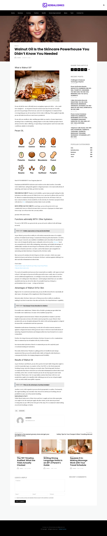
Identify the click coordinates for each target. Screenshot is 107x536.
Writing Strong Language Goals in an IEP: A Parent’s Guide (53, 461)
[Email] (82, 69)
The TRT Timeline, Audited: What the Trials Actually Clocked (26, 461)
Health (16, 45)
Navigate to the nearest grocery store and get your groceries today (32, 435)
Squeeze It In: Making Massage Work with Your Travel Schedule (78, 461)
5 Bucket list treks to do (22, 268)
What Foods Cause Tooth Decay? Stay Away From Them (31, 266)
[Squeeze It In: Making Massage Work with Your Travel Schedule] (80, 446)
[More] (89, 69)
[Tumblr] (85, 69)
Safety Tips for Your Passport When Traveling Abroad (74, 434)
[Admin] (15, 58)
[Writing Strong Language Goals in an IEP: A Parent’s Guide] (53, 446)
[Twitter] (75, 69)
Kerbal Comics (62, 529)
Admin (19, 57)
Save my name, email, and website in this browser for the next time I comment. (35, 498)
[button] (103, 5)
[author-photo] (18, 469)
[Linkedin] (78, 69)
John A (21, 468)
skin (24, 202)
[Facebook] (72, 69)
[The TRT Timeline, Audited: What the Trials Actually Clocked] (27, 446)
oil (16, 410)
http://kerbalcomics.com (30, 420)
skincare (56, 242)
